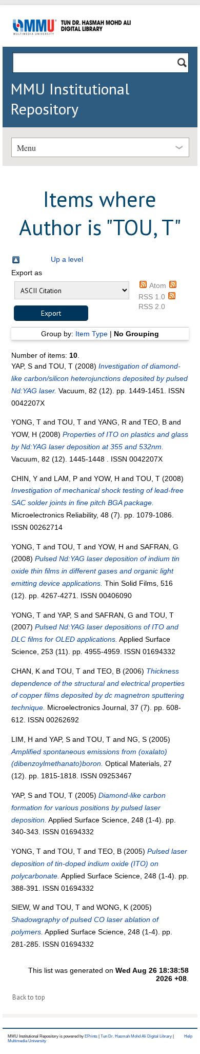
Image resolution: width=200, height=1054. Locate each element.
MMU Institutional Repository (69, 99)
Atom (157, 285)
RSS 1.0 (151, 297)
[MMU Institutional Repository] (72, 45)
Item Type (91, 334)
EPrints (91, 1036)
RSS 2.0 (151, 306)
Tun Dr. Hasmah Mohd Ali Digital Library (136, 1036)
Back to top (28, 997)
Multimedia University (27, 1041)
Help (188, 1036)
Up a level (67, 259)
